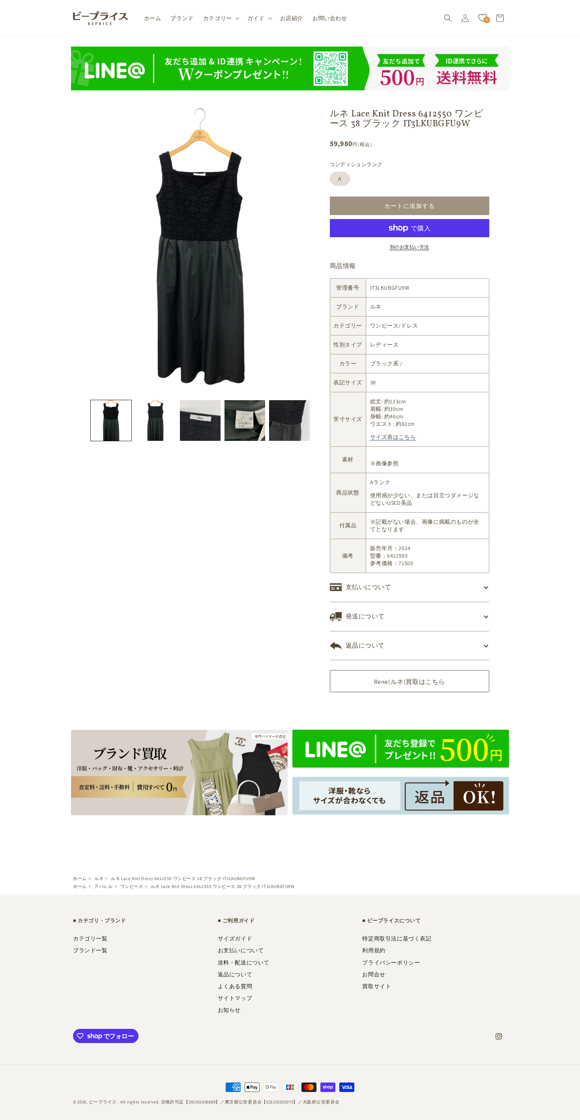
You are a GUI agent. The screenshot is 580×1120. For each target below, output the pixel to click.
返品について (235, 974)
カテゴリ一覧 (90, 938)
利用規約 (373, 950)
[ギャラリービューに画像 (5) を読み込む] (289, 420)
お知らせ (229, 1009)
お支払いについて (241, 950)
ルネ (98, 878)
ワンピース (131, 886)
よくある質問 (235, 986)
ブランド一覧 (90, 950)
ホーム (80, 878)
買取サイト (376, 986)
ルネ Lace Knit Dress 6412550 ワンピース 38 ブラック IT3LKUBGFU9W (183, 878)
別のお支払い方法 (409, 247)
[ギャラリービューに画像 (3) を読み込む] (200, 420)
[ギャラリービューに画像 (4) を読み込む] (245, 420)
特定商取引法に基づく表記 (396, 938)
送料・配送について (243, 962)
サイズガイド (235, 938)
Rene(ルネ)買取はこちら (409, 682)
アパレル (103, 886)
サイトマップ (235, 998)
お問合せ (373, 974)
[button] (220, 18)
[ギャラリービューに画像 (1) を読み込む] (111, 420)
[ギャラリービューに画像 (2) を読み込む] (155, 420)
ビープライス (103, 1102)
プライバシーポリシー (391, 962)
